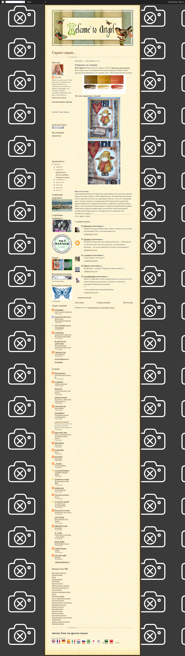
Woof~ (57, 452)
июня (58, 188)
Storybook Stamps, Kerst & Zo (63, 376)
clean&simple (59, 310)
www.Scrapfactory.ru (62, 359)
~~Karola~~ (59, 464)
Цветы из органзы (57, 613)
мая (57, 190)
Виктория (87, 226)
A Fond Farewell (60, 354)
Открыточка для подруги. (63, 512)
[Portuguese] (89, 642)
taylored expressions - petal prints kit (63, 392)
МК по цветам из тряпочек (60, 586)
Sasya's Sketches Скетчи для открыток (63, 326)
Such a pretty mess (61, 432)
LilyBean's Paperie (61, 397)
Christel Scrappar (60, 548)
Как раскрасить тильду (59, 615)
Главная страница (103, 302)
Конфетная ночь (61, 172)
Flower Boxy (58, 459)
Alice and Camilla (60, 555)
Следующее (79, 302)
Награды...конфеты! (62, 175)
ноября (58, 167)
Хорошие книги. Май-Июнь (62, 482)
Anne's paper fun (60, 406)
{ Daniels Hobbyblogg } (62, 562)
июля (58, 185)
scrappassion (59, 382)
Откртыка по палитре (62, 177)
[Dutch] (79, 642)
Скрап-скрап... (64, 52)
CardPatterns (59, 333)
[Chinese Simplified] (112, 642)
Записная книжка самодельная (62, 617)
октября (58, 170)
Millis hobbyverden (61, 526)
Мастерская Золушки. (62, 510)
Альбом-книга (56, 619)
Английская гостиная (62, 479)
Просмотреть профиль (59, 97)
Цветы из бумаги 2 (58, 607)
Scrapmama (59, 362)
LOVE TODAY (59, 517)
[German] (64, 642)
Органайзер (55, 581)
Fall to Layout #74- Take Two (63, 312)
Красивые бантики (58, 624)
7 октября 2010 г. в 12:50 (91, 271)
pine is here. (58, 389)
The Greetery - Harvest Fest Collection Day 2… (63, 400)
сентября (59, 180)
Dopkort (57, 550)
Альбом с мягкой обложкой (61, 622)
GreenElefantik (89, 276)
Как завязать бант (57, 609)
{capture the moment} (62, 422)
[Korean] (99, 642)
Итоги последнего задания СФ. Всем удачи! (63, 346)
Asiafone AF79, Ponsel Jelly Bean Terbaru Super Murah (63, 335)
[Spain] (69, 642)
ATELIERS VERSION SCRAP (61, 473)
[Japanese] (94, 642)
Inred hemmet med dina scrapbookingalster (62, 416)
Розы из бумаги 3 (57, 583)
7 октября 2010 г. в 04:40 (91, 234)
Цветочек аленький (58, 596)
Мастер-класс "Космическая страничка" (63, 320)
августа (58, 182)
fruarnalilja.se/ (59, 413)
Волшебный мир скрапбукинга (60, 342)
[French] (59, 642)
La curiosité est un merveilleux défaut (60, 504)
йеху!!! (57, 497)
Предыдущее (128, 302)
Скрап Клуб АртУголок (63, 317)
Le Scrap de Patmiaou (62, 470)
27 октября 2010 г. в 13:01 (91, 292)
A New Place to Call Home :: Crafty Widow (63, 536)
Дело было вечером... (62, 495)
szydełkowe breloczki (61, 384)
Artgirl (58, 77)
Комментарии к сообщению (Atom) (101, 307)
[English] (54, 642)
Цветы (54, 577)
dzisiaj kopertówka (60, 490)
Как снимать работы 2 (59, 573)
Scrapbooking (59, 450)
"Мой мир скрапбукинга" (120, 68)
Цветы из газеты (57, 611)
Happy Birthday (59, 408)
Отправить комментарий (84, 297)
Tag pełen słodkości (60, 465)
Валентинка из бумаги (59, 605)
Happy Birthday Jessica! (62, 544)
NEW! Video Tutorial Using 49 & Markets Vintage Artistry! (63, 436)
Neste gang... (58, 445)
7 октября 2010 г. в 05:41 (91, 250)
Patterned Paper (60, 373)
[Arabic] (107, 642)
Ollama (87, 265)
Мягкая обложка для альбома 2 (62, 603)
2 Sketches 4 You (60, 352)
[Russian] (84, 642)
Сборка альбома (57, 579)
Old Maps (57, 557)
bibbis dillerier (59, 443)
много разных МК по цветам (61, 598)
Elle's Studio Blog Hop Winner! (61, 520)
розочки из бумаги (58, 600)
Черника (87, 239)
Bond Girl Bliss (59, 542)
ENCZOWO (58, 457)
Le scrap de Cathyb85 (62, 502)
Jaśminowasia (59, 488)
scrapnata (87, 255)
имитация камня (57, 575)
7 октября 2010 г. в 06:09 (91, 261)
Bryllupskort (58, 528)
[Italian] (74, 642)
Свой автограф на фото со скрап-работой (60, 589)
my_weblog (58, 533)
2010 (56, 164)
